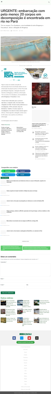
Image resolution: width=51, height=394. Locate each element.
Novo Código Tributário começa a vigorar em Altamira (27, 311)
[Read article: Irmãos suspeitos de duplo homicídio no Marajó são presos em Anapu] (3, 192)
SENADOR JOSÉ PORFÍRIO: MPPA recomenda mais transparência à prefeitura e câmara (26, 303)
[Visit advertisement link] (14, 150)
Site (27, 284)
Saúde (25, 381)
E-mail (2, 284)
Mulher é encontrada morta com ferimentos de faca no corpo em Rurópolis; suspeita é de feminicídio (26, 181)
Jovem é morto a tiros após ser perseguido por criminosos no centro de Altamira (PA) (25, 200)
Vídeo (25, 384)
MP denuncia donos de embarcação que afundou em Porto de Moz (44, 302)
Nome (2, 278)
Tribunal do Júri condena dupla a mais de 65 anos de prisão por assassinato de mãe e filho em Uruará (41, 155)
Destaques (25, 357)
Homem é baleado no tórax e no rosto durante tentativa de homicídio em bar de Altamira (41, 148)
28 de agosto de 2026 (5, 185)
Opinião (25, 368)
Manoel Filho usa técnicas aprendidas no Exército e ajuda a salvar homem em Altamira (41, 133)
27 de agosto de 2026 (5, 215)
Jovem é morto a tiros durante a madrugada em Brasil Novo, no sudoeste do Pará (39, 125)
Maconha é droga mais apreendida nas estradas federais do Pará (11, 320)
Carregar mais (25, 241)
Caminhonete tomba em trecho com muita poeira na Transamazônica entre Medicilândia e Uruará (42, 140)
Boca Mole (26, 349)
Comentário (4, 262)
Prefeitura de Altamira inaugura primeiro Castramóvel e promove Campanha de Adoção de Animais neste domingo (36, 248)
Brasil (25, 352)
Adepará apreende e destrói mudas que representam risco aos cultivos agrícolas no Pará (11, 248)
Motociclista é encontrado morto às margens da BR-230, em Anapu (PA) (21, 129)
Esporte (25, 362)
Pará (25, 370)
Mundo (25, 365)
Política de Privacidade (25, 386)
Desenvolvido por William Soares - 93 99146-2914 (25, 392)
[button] (2, 2)
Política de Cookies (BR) (25, 389)
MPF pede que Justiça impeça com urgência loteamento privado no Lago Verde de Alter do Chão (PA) (11, 312)
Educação (25, 360)
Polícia (25, 373)
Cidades (25, 354)
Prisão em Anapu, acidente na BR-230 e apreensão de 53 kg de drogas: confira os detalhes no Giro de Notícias (6, 131)
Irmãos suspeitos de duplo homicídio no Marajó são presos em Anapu (22, 190)
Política (25, 376)
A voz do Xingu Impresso (25, 347)
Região (25, 378)
